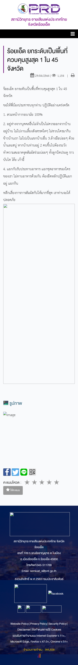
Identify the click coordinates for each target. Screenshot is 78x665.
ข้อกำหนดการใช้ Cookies (46, 629)
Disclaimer (24, 629)
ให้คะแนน (15, 490)
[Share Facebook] (7, 472)
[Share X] (15, 472)
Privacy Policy (38, 623)
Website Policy (19, 623)
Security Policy (58, 623)
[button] (73, 34)
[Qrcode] (32, 472)
